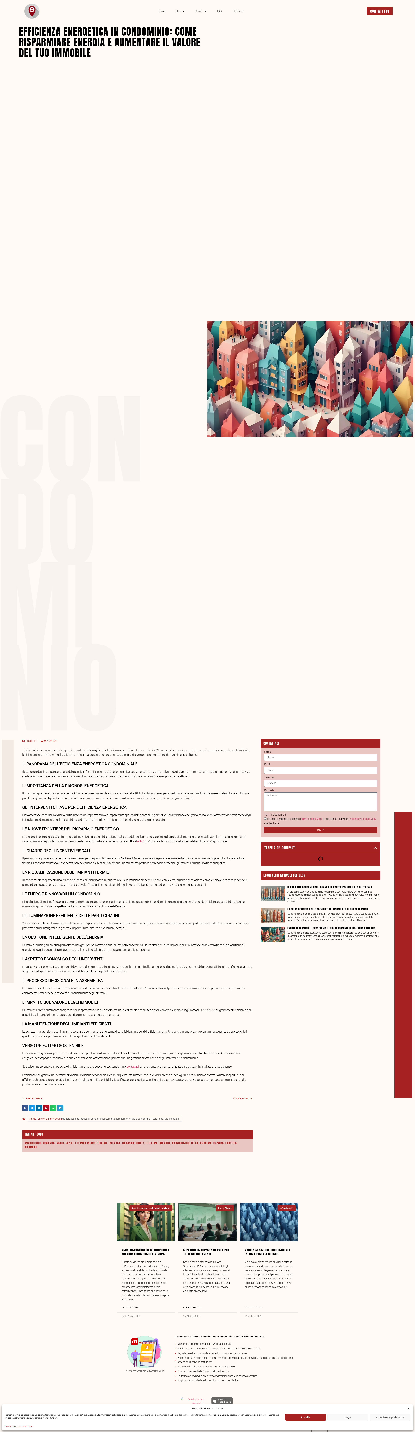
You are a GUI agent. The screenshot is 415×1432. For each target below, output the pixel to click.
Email (267, 764)
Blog (178, 11)
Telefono (268, 777)
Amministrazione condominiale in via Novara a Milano (267, 1251)
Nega (348, 1417)
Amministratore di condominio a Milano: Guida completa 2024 (146, 1251)
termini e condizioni (311, 818)
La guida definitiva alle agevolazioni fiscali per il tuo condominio (328, 909)
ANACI (141, 841)
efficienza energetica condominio (115, 1143)
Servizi (198, 11)
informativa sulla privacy (363, 818)
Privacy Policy (25, 1426)
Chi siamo (237, 11)
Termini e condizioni (275, 814)
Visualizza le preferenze (390, 1417)
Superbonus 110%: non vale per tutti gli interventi (206, 1251)
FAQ (219, 11)
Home (161, 11)
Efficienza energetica (50, 1118)
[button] (408, 1408)
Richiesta (269, 790)
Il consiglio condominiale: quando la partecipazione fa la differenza (329, 887)
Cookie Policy (11, 1426)
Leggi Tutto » (131, 1307)
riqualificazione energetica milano (192, 1143)
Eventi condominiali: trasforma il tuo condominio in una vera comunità (331, 928)
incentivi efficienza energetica (153, 1143)
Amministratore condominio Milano (44, 1143)
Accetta (305, 1417)
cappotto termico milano (80, 1143)
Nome (267, 751)
